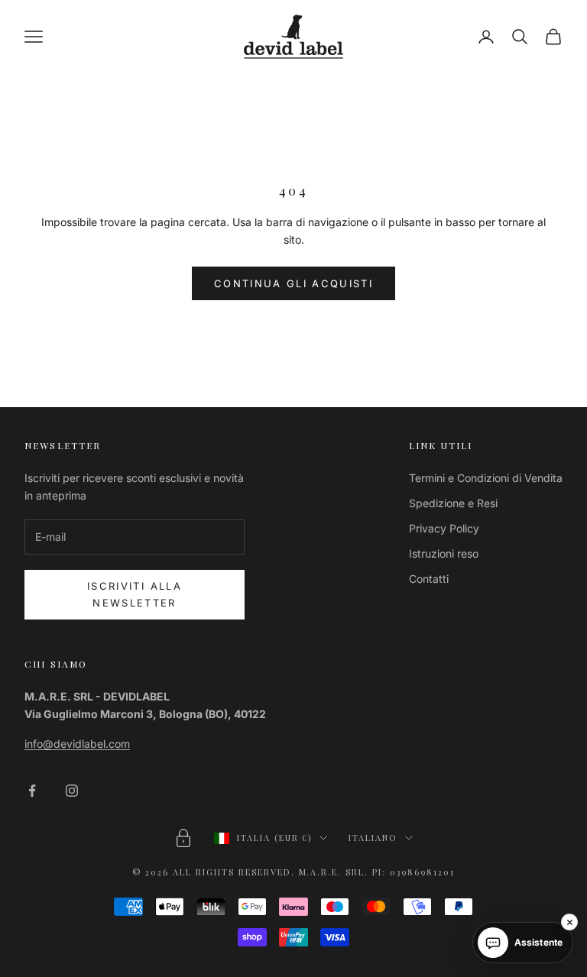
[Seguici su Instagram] (71, 790)
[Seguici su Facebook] (32, 790)
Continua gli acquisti (293, 283)
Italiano (373, 837)
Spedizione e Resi (453, 503)
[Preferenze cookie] (183, 838)
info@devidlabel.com (77, 743)
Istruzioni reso (443, 553)
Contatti (429, 578)
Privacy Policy (444, 528)
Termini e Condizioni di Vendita (486, 477)
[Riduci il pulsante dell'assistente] (569, 922)
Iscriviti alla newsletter (134, 594)
